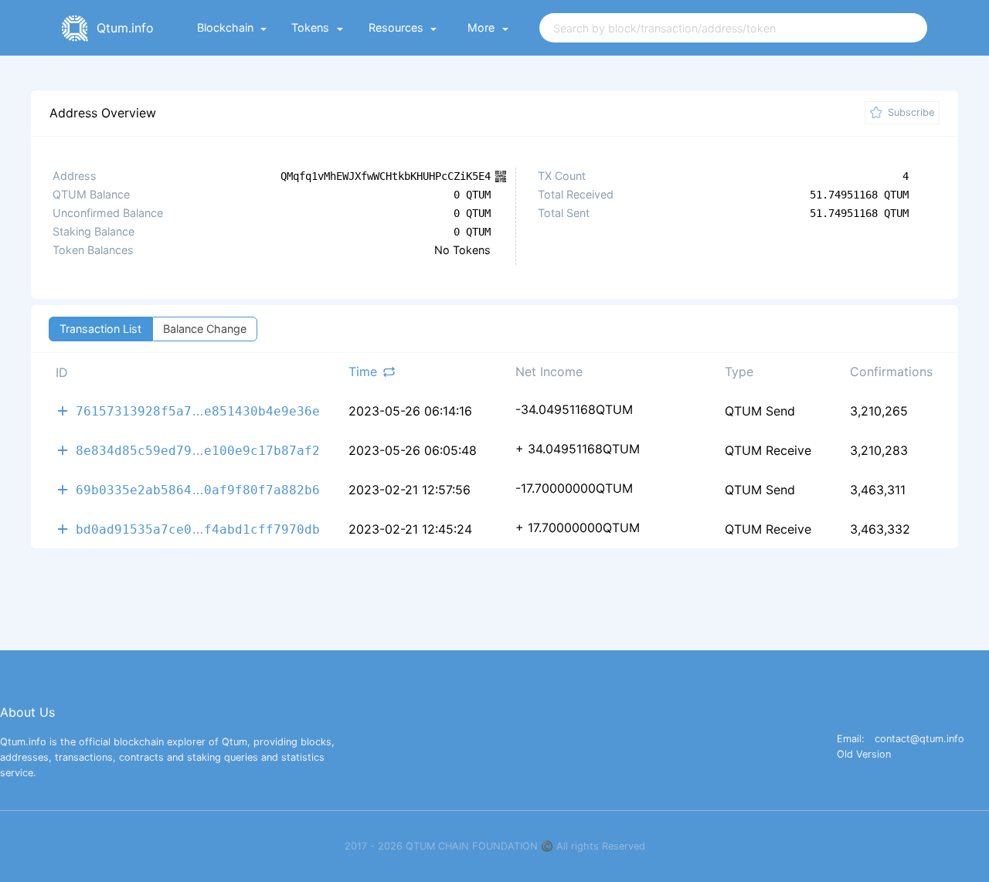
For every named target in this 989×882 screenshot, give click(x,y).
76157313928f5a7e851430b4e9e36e (198, 410)
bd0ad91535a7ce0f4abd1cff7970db (198, 528)
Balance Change (204, 328)
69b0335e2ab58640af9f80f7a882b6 (198, 489)
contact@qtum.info (919, 739)
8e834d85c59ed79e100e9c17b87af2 (198, 450)
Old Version (864, 755)
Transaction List (100, 328)
